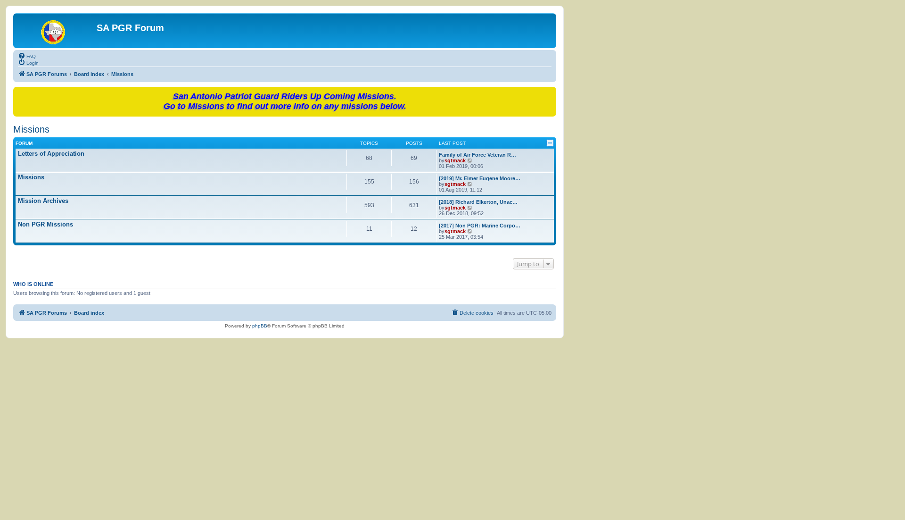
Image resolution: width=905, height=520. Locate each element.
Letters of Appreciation (51, 153)
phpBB (259, 325)
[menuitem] (27, 55)
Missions (31, 129)
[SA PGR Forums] (56, 31)
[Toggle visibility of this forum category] (550, 143)
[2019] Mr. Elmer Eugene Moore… (479, 178)
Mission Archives (43, 200)
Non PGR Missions (45, 224)
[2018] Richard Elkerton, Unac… (478, 202)
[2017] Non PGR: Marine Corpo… (479, 225)
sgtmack (455, 160)
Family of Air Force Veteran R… (477, 155)
